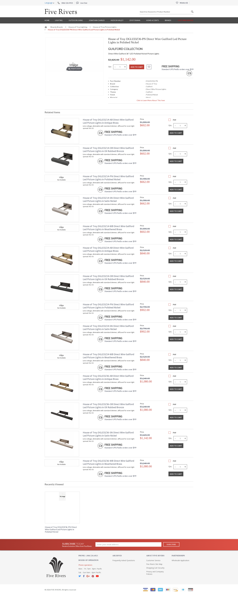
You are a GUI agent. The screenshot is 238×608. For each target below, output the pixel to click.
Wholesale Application (180, 560)
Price (142, 119)
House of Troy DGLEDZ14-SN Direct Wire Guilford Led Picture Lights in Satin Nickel (108, 199)
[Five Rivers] (61, 11)
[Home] (46, 27)
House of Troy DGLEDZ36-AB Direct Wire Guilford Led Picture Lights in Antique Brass (108, 377)
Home (47, 20)
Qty (109, 67)
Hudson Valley (117, 20)
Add (174, 120)
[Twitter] (79, 576)
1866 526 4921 (67, 3)
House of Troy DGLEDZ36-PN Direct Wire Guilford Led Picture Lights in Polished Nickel (61, 529)
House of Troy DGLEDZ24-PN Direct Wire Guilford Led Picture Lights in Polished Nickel (108, 306)
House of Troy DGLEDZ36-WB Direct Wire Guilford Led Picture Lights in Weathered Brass (108, 462)
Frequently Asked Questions (123, 560)
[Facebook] (84, 576)
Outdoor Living (76, 20)
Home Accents (152, 20)
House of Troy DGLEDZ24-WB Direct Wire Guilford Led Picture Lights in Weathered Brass (108, 356)
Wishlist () (183, 3)
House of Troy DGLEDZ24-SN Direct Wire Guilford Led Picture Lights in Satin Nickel (108, 327)
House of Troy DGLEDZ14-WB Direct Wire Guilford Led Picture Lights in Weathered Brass (108, 228)
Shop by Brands (56, 27)
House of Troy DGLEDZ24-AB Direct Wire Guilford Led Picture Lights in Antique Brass (108, 249)
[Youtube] (97, 576)
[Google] (88, 576)
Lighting (59, 20)
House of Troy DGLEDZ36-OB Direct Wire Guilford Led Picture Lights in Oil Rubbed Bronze (108, 406)
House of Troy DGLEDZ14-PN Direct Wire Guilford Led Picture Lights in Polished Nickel (108, 178)
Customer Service (185, 20)
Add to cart (137, 67)
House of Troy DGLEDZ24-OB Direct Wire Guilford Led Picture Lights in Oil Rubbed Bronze (108, 277)
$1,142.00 (127, 59)
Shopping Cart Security (155, 568)
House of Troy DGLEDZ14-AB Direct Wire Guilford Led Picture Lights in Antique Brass (108, 121)
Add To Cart (176, 133)
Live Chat (83, 3)
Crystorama (134, 20)
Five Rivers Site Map (154, 564)
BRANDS (168, 20)
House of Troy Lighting (78, 27)
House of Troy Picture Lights (105, 27)
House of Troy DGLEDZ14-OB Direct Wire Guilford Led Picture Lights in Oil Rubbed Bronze (108, 149)
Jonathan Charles (97, 20)
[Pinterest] (93, 576)
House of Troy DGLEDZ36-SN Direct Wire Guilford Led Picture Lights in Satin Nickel (108, 434)
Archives (117, 556)
